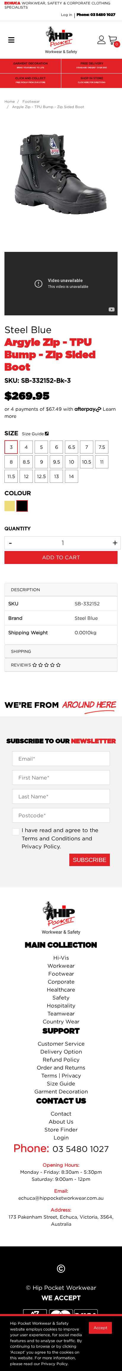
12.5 (41, 476)
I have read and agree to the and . (60, 838)
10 (71, 461)
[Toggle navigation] (11, 40)
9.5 (56, 461)
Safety (61, 997)
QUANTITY (17, 528)
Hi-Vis (61, 958)
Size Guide (33, 433)
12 (26, 476)
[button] (101, 40)
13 (56, 476)
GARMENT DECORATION (30, 65)
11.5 (11, 476)
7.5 (102, 447)
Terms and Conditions (51, 838)
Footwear (61, 974)
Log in (66, 15)
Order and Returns (61, 1067)
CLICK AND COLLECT (30, 80)
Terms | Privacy (61, 1075)
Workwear (61, 966)
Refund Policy (61, 1059)
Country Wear (61, 1021)
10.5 (86, 461)
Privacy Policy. (54, 1364)
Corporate (61, 981)
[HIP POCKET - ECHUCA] (61, 40)
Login (61, 1137)
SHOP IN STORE (91, 80)
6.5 (71, 447)
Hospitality (61, 1005)
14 (71, 476)
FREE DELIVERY (91, 65)
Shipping (21, 651)
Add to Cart (61, 557)
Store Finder (61, 1129)
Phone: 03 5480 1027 (96, 15)
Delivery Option (61, 1051)
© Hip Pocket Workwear (61, 1287)
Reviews (21, 665)
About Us (61, 1121)
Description (25, 589)
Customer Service (61, 1043)
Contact (61, 1113)
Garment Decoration (61, 1091)
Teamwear (61, 1013)
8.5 (26, 461)
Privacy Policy (41, 846)
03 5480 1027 (80, 1149)
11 (102, 461)
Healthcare (61, 989)
